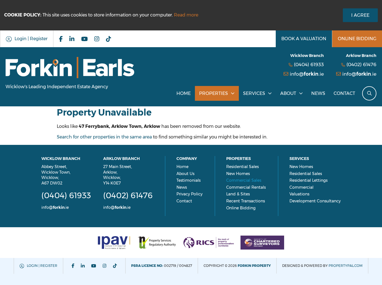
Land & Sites (238, 194)
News (318, 93)
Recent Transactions (245, 200)
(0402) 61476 (361, 64)
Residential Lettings (308, 180)
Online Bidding (241, 207)
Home (183, 93)
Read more (186, 15)
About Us (185, 173)
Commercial (301, 187)
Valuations (299, 194)
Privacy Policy (189, 194)
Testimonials (188, 180)
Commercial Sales (243, 180)
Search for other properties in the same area (104, 137)
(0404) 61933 (309, 64)
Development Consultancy (315, 200)
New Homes (238, 173)
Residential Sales (242, 166)
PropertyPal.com (345, 266)
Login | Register (42, 266)
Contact (344, 93)
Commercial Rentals (246, 187)
